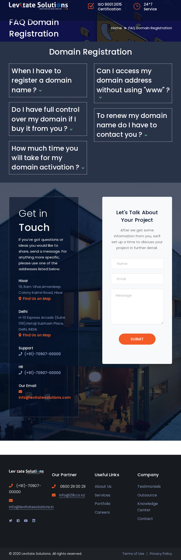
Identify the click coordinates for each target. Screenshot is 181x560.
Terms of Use (133, 553)
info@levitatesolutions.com (45, 397)
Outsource (147, 495)
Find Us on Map (37, 298)
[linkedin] (33, 520)
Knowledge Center (147, 507)
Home (116, 27)
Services (102, 495)
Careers (102, 512)
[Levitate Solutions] (38, 5)
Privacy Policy (161, 553)
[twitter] (10, 520)
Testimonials (149, 486)
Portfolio (103, 503)
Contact (145, 518)
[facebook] (18, 520)
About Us (103, 486)
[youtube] (26, 520)
